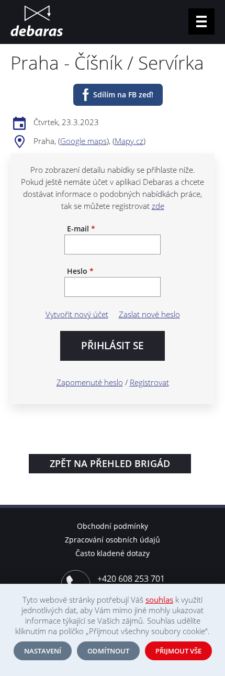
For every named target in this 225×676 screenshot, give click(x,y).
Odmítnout (108, 651)
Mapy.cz (129, 141)
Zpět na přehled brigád (110, 463)
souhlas (159, 599)
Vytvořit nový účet (77, 314)
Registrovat (149, 382)
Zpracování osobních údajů (112, 540)
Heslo (80, 271)
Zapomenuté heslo (90, 382)
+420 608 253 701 (131, 578)
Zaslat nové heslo (149, 314)
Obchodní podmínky (112, 526)
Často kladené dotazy (112, 553)
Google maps (83, 141)
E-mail (81, 228)
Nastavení (42, 651)
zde (158, 206)
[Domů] (36, 22)
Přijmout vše (178, 651)
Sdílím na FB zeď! (123, 94)
